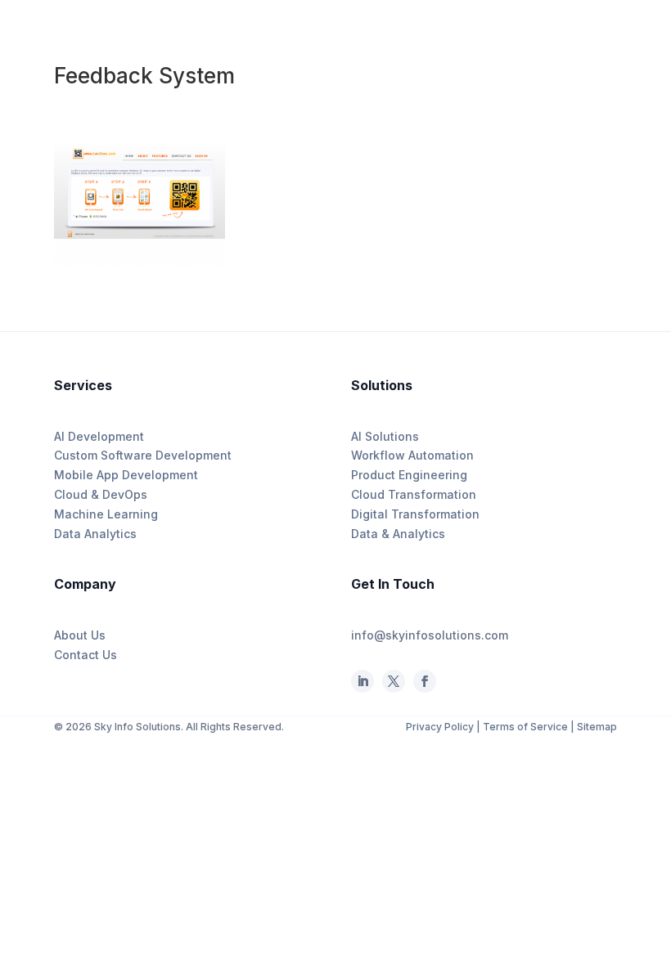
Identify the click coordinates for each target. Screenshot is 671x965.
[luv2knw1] (140, 265)
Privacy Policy (441, 726)
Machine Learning (106, 514)
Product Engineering (409, 475)
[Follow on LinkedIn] (362, 681)
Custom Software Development (143, 455)
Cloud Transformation (413, 494)
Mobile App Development (126, 475)
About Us (80, 635)
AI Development (99, 436)
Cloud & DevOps (100, 494)
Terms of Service (525, 726)
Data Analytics (95, 534)
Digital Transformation (415, 514)
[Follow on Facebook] (393, 681)
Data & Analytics (398, 534)
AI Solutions (385, 436)
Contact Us (85, 655)
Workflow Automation (412, 455)
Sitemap (597, 726)
